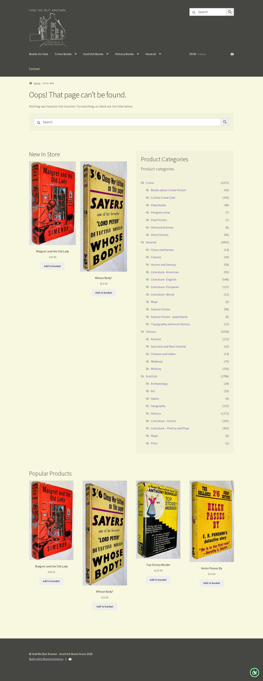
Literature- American (165, 272)
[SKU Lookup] (70, 659)
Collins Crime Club (163, 197)
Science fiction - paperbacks (169, 317)
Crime (150, 183)
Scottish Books (93, 54)
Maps (154, 302)
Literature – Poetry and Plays (170, 428)
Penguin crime (160, 212)
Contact (34, 69)
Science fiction (160, 309)
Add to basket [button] (52, 266)
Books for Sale (38, 54)
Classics (156, 257)
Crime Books (63, 54)
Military (156, 369)
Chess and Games (162, 250)
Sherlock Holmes (162, 227)
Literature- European (165, 287)
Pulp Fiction (159, 220)
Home (37, 83)
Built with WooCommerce (46, 659)
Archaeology (159, 383)
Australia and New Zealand (168, 346)
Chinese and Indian (163, 354)
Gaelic (155, 398)
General (151, 54)
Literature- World (162, 294)
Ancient (156, 339)
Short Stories (159, 235)
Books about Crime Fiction (168, 190)
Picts (154, 443)
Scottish (151, 376)
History (151, 331)
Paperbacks (158, 205)
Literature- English (163, 279)
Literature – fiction (163, 421)
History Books (124, 54)
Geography (158, 406)
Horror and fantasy (163, 264)
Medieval (156, 361)
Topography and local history (170, 324)
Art (153, 391)
